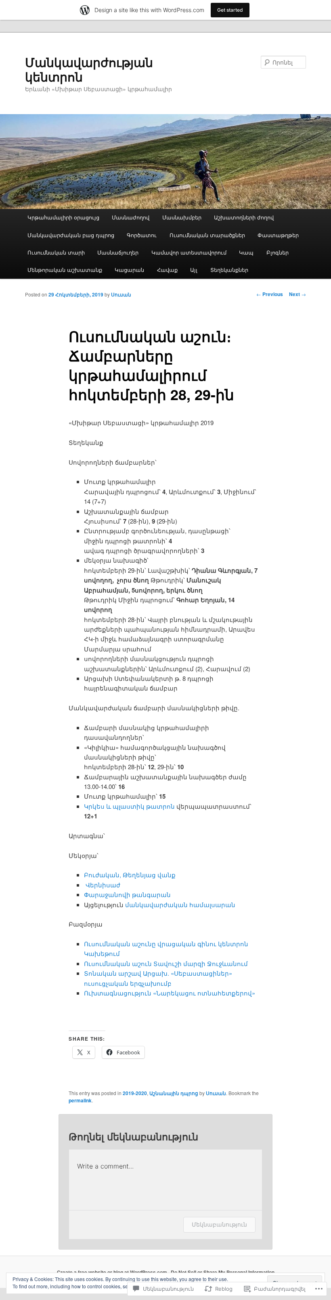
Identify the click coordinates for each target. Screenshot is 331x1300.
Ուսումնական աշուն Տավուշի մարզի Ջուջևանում (166, 963)
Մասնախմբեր (181, 217)
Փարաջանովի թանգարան (127, 894)
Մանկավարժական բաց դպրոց (70, 235)
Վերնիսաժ (103, 885)
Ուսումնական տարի (56, 252)
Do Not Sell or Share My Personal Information (222, 1272)
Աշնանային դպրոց (173, 1093)
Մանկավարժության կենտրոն (89, 69)
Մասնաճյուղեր (117, 252)
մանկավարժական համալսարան (180, 904)
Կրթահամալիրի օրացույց (63, 217)
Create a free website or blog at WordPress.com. (112, 1272)
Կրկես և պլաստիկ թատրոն (129, 806)
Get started (230, 10)
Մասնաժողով (130, 217)
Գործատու (142, 235)
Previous (269, 294)
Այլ (193, 269)
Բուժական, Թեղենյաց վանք (130, 874)
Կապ (246, 252)
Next (297, 294)
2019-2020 (135, 1093)
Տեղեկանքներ (229, 269)
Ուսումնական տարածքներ (207, 235)
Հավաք (167, 269)
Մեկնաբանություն (219, 1224)
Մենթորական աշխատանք (64, 269)
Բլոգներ (277, 252)
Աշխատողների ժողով (244, 217)
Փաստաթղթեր (278, 235)
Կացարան (129, 269)
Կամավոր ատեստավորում (188, 252)
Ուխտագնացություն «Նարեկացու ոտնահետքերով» (169, 993)
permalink (80, 1100)
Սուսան (121, 294)
